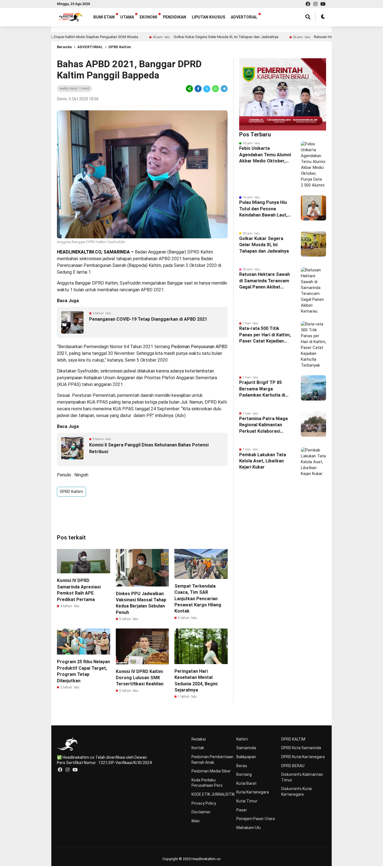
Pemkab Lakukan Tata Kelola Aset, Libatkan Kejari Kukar (262, 461)
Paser (241, 810)
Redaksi (199, 739)
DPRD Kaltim (120, 47)
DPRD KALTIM (293, 739)
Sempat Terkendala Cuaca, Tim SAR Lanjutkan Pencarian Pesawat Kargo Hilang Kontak (197, 598)
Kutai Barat (246, 783)
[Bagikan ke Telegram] (224, 89)
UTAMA (127, 17)
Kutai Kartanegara (252, 792)
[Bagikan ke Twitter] (206, 89)
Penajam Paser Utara (255, 818)
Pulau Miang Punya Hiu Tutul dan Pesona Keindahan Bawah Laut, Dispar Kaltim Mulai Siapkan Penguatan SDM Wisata (265, 209)
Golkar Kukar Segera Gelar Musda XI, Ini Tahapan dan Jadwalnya (202, 37)
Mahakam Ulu (248, 827)
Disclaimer (201, 812)
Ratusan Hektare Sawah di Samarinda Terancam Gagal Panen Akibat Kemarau (264, 281)
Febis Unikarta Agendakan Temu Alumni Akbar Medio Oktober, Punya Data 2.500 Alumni (265, 155)
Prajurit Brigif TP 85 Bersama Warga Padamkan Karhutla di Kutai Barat (262, 389)
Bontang (244, 774)
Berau (241, 765)
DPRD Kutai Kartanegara (303, 757)
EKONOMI (148, 17)
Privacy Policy (204, 803)
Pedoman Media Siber (211, 771)
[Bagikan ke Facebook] (198, 89)
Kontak (198, 748)
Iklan (196, 821)
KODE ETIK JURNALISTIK (213, 794)
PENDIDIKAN (174, 17)
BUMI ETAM (104, 17)
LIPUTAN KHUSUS (208, 17)
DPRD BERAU (292, 765)
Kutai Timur (246, 801)
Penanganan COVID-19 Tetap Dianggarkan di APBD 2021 (148, 319)
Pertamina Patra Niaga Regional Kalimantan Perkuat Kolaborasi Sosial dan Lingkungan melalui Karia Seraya (263, 425)
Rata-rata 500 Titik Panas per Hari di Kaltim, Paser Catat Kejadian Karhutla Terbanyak (265, 335)
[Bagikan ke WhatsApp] (215, 89)
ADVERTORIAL (244, 17)
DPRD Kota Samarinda (301, 748)
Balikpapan (246, 757)
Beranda (64, 47)
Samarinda (246, 748)
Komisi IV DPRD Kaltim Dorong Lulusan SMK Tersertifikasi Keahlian (139, 678)
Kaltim (242, 739)
